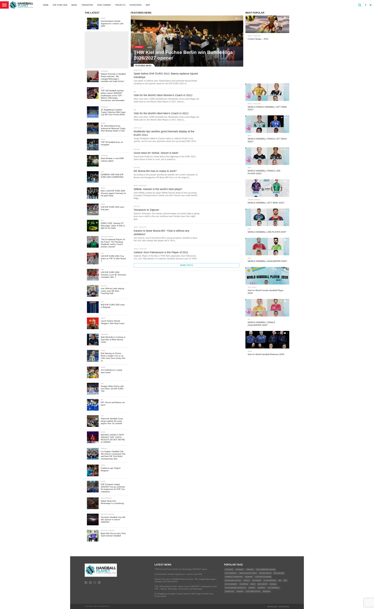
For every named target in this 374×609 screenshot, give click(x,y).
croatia (240, 591)
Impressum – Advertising (278, 607)
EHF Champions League (265, 569)
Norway (252, 588)
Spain (253, 584)
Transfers (87, 5)
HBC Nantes (262, 584)
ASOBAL (273, 584)
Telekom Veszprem (263, 577)
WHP (148, 5)
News (74, 5)
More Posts (186, 265)
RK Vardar (256, 580)
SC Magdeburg (270, 580)
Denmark (248, 577)
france (247, 580)
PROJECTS (120, 5)
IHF (280, 580)
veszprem (244, 584)
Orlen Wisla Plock (233, 580)
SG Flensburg (231, 584)
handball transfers (233, 577)
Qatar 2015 (229, 591)
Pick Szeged (279, 573)
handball (240, 569)
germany (261, 588)
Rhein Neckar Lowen (247, 573)
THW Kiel (249, 569)
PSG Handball (231, 573)
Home (46, 5)
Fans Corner (104, 5)
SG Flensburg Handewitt (235, 588)
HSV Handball (273, 588)
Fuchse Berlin (265, 573)
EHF (285, 580)
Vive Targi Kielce (253, 591)
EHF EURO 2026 (60, 5)
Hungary (266, 591)
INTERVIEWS (136, 5)
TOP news (229, 569)
